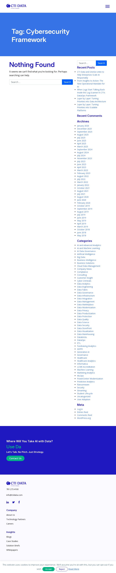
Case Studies (12, 541)
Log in (80, 409)
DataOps (81, 340)
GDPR (80, 349)
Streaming (81, 390)
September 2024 (84, 149)
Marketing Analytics (86, 372)
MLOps (80, 375)
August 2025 (83, 134)
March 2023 (82, 170)
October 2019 (83, 205)
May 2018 (81, 235)
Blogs (9, 536)
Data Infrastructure (86, 295)
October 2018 (83, 229)
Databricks (82, 337)
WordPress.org (84, 418)
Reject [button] (62, 569)
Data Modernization (86, 307)
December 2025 (84, 128)
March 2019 (82, 226)
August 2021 (83, 191)
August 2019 (83, 211)
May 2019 (81, 220)
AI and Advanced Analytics (89, 245)
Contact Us (15, 458)
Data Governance (85, 292)
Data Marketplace (85, 304)
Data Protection (84, 316)
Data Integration (84, 298)
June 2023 (81, 164)
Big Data (81, 257)
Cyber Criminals (84, 280)
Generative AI (83, 352)
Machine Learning (85, 369)
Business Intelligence (86, 260)
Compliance (82, 272)
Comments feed (84, 415)
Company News (84, 269)
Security (80, 387)
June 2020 (81, 200)
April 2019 (81, 223)
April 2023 (81, 167)
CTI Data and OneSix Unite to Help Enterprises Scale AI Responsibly (90, 74)
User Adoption (83, 399)
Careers (9, 523)
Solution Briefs (13, 545)
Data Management (85, 301)
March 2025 (82, 146)
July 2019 (81, 214)
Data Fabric (82, 289)
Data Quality (83, 319)
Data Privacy (83, 310)
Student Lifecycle (85, 393)
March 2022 (82, 182)
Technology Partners (15, 519)
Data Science (83, 322)
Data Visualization (85, 331)
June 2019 (81, 217)
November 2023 (84, 158)
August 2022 (83, 176)
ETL (79, 343)
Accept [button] (48, 569)
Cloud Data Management (88, 266)
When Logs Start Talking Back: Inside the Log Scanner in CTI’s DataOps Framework (91, 92)
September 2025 (84, 131)
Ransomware (83, 384)
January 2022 (83, 185)
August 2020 (83, 197)
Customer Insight (85, 277)
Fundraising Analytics (86, 346)
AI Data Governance (86, 251)
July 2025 (81, 137)
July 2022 (81, 179)
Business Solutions (85, 263)
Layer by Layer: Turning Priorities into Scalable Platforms (87, 107)
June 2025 (81, 140)
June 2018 (81, 232)
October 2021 (83, 188)
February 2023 (83, 173)
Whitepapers (12, 550)
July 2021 (81, 194)
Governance (82, 355)
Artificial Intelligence (86, 254)
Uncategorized (83, 396)
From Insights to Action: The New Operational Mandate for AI (91, 83)
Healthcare (82, 358)
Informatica (82, 363)
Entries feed (82, 412)
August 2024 (83, 152)
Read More (73, 568)
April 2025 (81, 143)
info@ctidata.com (14, 495)
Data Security (83, 325)
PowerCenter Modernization (90, 378)
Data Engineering (85, 286)
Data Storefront (84, 328)
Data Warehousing (85, 334)
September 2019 (84, 208)
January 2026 (83, 125)
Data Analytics (83, 283)
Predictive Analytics (86, 381)
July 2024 (81, 155)
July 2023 (81, 161)
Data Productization (86, 313)
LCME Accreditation (86, 366)
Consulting (82, 275)
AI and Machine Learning (88, 248)
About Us (10, 515)
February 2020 (83, 202)
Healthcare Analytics (86, 361)
